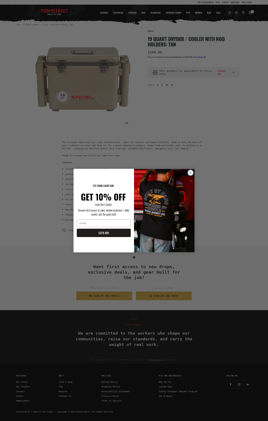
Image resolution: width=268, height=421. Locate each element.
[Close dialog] (190, 172)
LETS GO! (104, 233)
